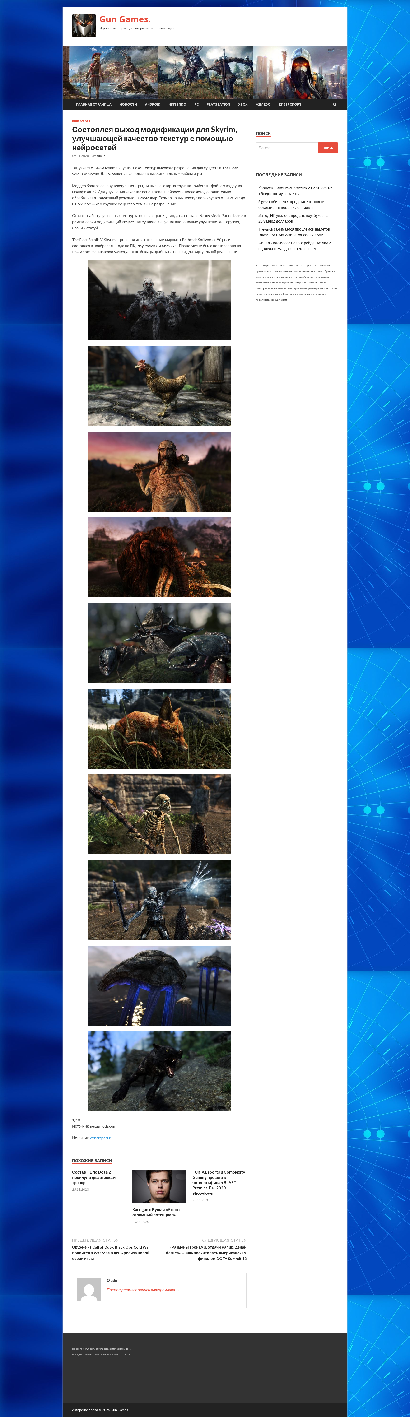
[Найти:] (297, 147)
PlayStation (218, 104)
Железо (263, 104)
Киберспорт (290, 104)
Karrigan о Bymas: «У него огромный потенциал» (156, 1212)
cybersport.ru (101, 1137)
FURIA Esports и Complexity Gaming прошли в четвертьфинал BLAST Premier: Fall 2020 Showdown (218, 1182)
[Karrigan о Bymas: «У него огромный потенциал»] (159, 1204)
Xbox (242, 104)
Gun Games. (125, 19)
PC (196, 104)
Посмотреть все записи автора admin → (143, 1289)
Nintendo (177, 104)
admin (100, 156)
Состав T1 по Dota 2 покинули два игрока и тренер (94, 1177)
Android (152, 104)
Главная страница (94, 104)
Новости (128, 104)
